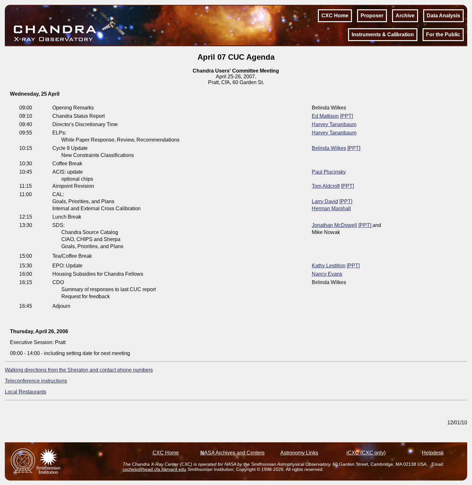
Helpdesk (433, 452)
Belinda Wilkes (329, 148)
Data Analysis (443, 15)
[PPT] (346, 116)
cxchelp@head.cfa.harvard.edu (154, 469)
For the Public (443, 34)
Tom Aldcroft (326, 186)
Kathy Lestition (328, 265)
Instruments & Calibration (383, 34)
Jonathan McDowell (334, 225)
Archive (405, 15)
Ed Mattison (325, 116)
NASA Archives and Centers (232, 452)
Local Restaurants (25, 391)
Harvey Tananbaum (334, 124)
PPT (354, 148)
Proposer (372, 15)
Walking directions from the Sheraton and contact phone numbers (79, 370)
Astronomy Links (299, 452)
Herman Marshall (331, 208)
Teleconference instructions (36, 381)
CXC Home (334, 15)
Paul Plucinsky (329, 172)
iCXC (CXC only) (366, 452)
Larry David (325, 201)
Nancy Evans (327, 274)
